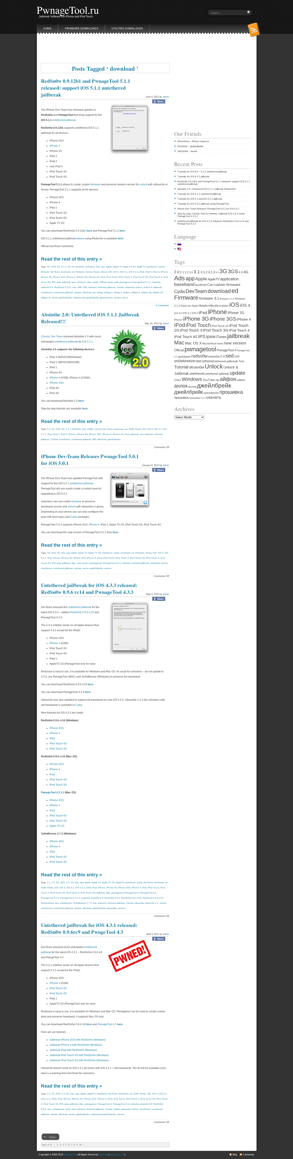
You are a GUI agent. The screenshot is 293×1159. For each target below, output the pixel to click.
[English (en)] (181, 249)
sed (74, 287)
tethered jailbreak (106, 287)
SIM (79, 287)
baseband (151, 267)
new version (83, 563)
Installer (224, 305)
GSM (131, 429)
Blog (235, 1154)
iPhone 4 (55, 145)
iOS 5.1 (124, 272)
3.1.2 (204, 272)
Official (103, 282)
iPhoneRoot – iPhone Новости (193, 141)
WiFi (94, 439)
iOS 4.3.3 (80, 887)
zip (94, 292)
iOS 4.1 (187, 313)
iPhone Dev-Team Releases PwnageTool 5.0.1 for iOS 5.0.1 (90, 459)
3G (48, 267)
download (66, 272)
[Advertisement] (146, 50)
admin (166, 96)
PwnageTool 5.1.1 (142, 282)
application (229, 279)
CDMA (90, 429)
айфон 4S (158, 292)
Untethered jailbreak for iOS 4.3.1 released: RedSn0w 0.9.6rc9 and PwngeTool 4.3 (89, 928)
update (77, 292)
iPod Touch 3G (140, 277)
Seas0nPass (47, 903)
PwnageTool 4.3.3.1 (52, 792)
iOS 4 (62, 887)
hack (195, 305)
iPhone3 (178, 319)
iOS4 (88, 887)
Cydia (73, 516)
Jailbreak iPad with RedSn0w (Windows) (73, 1050)
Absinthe (79, 267)
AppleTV (141, 267)
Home (47, 28)
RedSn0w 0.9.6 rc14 (131, 898)
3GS (53, 267)
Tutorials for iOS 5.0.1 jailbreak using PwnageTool (203, 203)
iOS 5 (116, 272)
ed (73, 272)
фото (125, 297)
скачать (117, 297)
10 (80, 1145)
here (120, 238)
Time (241, 361)
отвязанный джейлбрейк (85, 297)
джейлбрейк (65, 297)
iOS (110, 272)
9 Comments (162, 305)
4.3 (67, 882)
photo (110, 282)
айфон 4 (135, 292)
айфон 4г (45, 297)
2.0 (48, 429)
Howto (96, 272)
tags (111, 1154)
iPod (103, 277)
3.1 (48, 882)
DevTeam (55, 272)
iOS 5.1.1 (133, 272)
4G (58, 267)
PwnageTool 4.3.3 (50, 898)
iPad (142, 272)
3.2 (53, 882)
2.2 (187, 272)
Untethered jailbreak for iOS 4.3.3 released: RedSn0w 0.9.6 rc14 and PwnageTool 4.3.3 (89, 588)
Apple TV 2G (129, 267)
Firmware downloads (81, 28)
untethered (46, 292)
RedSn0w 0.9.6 (112, 898)
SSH (85, 287)
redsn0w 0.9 (47, 287)
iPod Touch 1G (220, 325)
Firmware (80, 272)
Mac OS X (193, 343)
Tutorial (120, 287)
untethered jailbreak (64, 120)
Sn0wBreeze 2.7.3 (82, 903)
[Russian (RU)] (181, 244)
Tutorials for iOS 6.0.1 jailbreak (193, 176)
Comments (248, 1154)
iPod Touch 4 (155, 277)
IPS (54, 282)
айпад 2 (108, 292)
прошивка (111, 908)
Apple (109, 267)
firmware (96, 184)
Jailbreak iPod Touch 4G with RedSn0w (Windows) (79, 1055)
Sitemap (103, 1154)
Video (177, 380)
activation (90, 267)
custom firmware (226, 285)
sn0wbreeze (66, 903)
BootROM (201, 285)
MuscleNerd (209, 343)
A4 (69, 267)
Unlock (139, 287)
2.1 (182, 272)
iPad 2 (148, 272)
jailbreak (66, 282)
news (220, 343)
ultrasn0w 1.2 (151, 903)
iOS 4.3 (70, 887)
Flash (184, 305)
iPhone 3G (46, 277)
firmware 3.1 (209, 298)
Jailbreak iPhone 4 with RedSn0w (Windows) (76, 1044)
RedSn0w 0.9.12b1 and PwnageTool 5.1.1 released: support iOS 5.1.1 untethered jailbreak (85, 87)
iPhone (164, 272)
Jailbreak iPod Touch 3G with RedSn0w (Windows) (79, 1060)
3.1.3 (211, 272)
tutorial (80, 238)
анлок (55, 297)
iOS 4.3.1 (45, 1099)
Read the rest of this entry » (71, 259)
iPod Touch (112, 277)
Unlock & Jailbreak (152, 287)
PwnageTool (70, 1154)
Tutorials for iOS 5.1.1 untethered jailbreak (199, 194)
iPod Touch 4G (58, 743)
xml (122, 1154)
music (95, 282)
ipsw (59, 282)
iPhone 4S (94, 277)
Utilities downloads (127, 28)
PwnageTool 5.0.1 (112, 563)
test (95, 903)
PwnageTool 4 (131, 893)
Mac (89, 282)
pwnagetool (125, 282)
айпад (100, 292)
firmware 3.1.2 (227, 298)
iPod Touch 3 (125, 277)
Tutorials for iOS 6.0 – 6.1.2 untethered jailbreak (202, 171)
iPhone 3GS (59, 277)
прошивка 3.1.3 (197, 398)
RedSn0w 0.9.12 (62, 287)
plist (116, 282)
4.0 (241, 272)
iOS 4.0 (178, 313)
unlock (143, 184)
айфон (126, 292)
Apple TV (117, 267)
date (117, 1154)
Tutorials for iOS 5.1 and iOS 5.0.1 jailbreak (199, 199)
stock (68, 1109)
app (103, 267)
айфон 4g (146, 292)
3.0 (191, 272)
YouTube (209, 380)
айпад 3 (118, 292)
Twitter (117, 1109)
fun (189, 305)
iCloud (104, 272)
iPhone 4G (82, 277)
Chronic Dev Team (52, 336)
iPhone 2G (236, 313)
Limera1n (81, 282)
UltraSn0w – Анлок (187, 151)
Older (52, 1137)
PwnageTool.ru (68, 10)
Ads (98, 267)
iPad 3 (156, 272)
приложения (106, 297)
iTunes (221, 337)
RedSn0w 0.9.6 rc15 (82, 612)
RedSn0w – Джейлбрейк (190, 146)
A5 (72, 267)
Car (210, 285)
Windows (87, 292)
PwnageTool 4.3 (148, 893)
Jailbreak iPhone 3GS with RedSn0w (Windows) (78, 1039)
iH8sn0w (213, 305)
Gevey (89, 272)
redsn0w (156, 282)
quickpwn (184, 356)
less (74, 282)
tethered (92, 287)
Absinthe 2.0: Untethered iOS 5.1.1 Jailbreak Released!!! (90, 318)
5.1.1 (63, 267)
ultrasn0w (129, 287)
